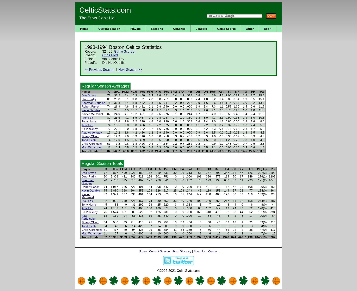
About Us (200, 251)
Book (267, 28)
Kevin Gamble (91, 110)
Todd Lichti (89, 140)
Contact (213, 251)
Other (250, 28)
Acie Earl (87, 125)
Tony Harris (89, 121)
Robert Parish (91, 106)
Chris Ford (110, 55)
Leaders (201, 28)
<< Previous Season (99, 69)
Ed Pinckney (90, 128)
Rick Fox (87, 117)
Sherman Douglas (93, 102)
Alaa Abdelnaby (92, 132)
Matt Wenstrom (92, 147)
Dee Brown (89, 95)
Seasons (157, 28)
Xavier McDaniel (92, 114)
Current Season (109, 28)
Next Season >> (130, 69)
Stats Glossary (181, 251)
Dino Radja (89, 99)
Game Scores (226, 28)
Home (84, 28)
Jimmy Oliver (90, 136)
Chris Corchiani (92, 143)
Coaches (179, 28)
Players (135, 28)
